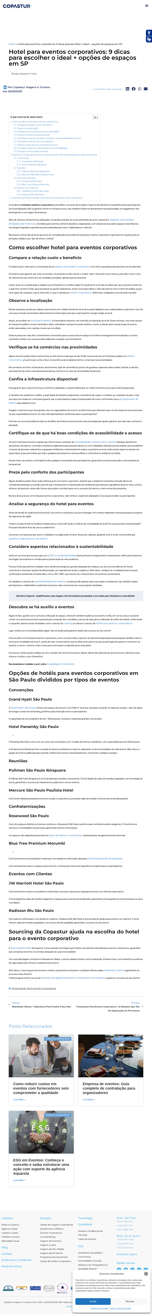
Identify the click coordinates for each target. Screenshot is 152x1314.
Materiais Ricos (11, 1266)
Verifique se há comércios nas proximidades (38, 131)
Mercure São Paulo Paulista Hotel (38, 174)
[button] (146, 1273)
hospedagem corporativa (60, 664)
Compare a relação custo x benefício (34, 125)
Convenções (23, 158)
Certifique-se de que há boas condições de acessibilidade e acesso (49, 138)
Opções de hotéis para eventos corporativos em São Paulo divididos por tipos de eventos (54, 155)
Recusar (130, 1301)
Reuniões (21, 168)
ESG (81, 1246)
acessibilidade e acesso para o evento (95, 442)
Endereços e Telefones (16, 1260)
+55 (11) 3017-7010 (125, 1225)
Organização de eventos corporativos (34, 988)
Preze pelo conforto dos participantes (35, 141)
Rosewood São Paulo (32, 181)
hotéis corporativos (81, 292)
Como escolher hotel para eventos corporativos (35, 121)
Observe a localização (27, 128)
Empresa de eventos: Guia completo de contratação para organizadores (109, 1088)
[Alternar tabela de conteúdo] (94, 117)
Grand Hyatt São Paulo (32, 161)
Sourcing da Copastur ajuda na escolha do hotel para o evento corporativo (47, 198)
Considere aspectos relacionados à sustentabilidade (42, 148)
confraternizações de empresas (105, 858)
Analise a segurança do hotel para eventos (37, 145)
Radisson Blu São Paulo (33, 194)
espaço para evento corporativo (72, 266)
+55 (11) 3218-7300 (125, 1221)
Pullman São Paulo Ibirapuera (36, 171)
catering (68, 623)
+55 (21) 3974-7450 (125, 1239)
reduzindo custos (114, 970)
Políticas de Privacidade (120, 1308)
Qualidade (85, 1224)
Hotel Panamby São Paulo (34, 165)
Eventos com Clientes (27, 188)
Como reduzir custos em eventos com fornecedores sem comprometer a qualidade (41, 1088)
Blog (4, 1247)
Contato (6, 1253)
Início (12, 44)
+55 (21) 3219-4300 (125, 1247)
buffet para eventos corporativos (114, 623)
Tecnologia (85, 1218)
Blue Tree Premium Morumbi (35, 184)
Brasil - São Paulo (126, 1218)
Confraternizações (26, 178)
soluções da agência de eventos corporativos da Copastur (73, 977)
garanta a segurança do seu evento (28, 538)
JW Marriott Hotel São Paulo (35, 191)
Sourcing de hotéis (21, 948)
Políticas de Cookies (99, 1308)
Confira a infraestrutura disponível (33, 135)
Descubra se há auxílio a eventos (32, 151)
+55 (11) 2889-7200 (125, 1229)
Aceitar (93, 1301)
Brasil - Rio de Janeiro (128, 1236)
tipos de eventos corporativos (65, 835)
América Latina (127, 1254)
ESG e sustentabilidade (62, 555)
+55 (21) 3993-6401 (125, 1243)
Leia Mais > (19, 1099)
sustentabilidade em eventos (50, 581)
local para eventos (41, 320)
